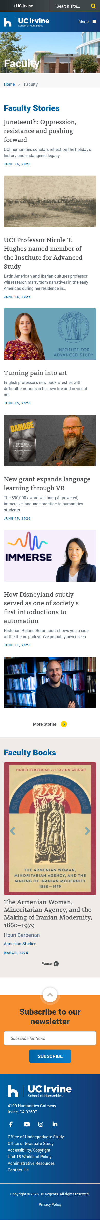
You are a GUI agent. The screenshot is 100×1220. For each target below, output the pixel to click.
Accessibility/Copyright (29, 1150)
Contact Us (18, 1169)
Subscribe (50, 1056)
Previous (12, 831)
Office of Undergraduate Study (36, 1136)
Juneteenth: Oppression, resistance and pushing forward (40, 130)
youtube (27, 1124)
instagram (41, 1124)
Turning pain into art (35, 373)
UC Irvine (24, 5)
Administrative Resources (31, 1163)
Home (9, 84)
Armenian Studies (20, 943)
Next (87, 831)
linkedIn (56, 1124)
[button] (50, 994)
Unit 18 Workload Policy (30, 1156)
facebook (12, 1124)
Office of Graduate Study (31, 1143)
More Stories (45, 724)
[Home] (40, 1090)
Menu (83, 21)
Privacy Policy (50, 1204)
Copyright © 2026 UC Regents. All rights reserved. (50, 1194)
